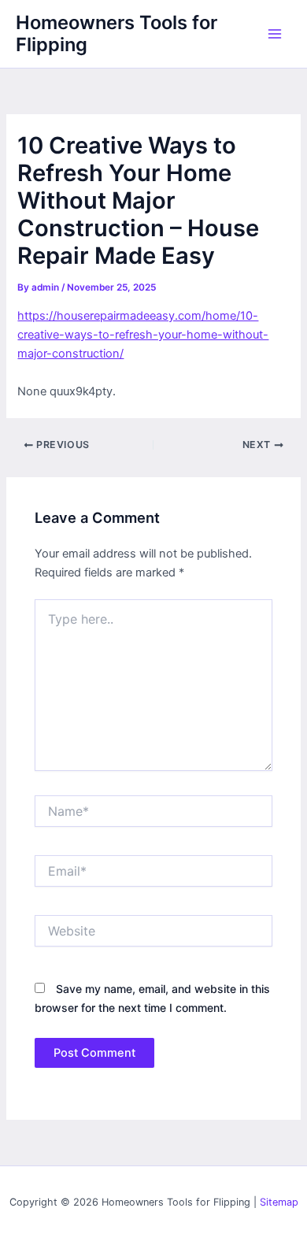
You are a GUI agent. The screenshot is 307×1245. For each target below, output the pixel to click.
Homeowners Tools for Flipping (116, 33)
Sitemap (279, 1202)
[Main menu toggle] (274, 33)
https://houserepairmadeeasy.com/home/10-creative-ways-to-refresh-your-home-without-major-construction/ (142, 335)
